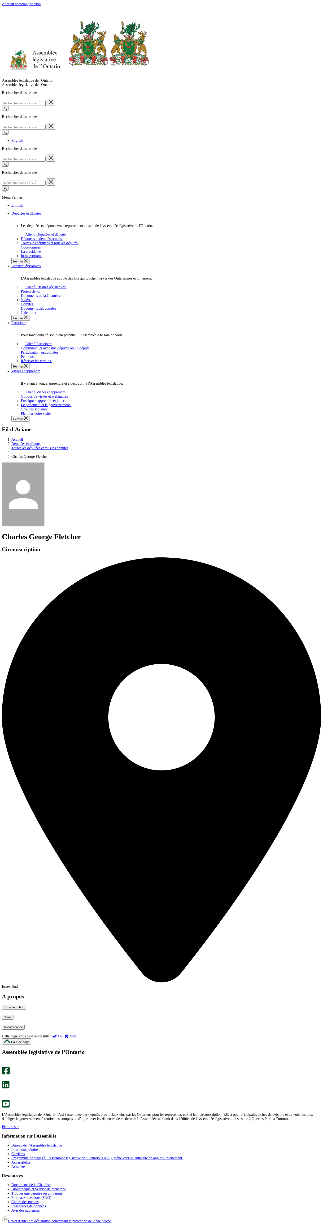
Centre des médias (25, 1202)
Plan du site (10, 1127)
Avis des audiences (25, 1210)
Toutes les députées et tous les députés (39, 448)
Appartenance (13, 1027)
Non (72, 1036)
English (17, 140)
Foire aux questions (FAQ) (31, 1198)
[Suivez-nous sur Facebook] (6, 1073)
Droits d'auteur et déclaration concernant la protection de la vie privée (59, 1221)
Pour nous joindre (24, 1149)
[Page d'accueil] (75, 76)
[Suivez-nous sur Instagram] (4, 1065)
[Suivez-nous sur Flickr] (4, 1098)
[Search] (5, 108)
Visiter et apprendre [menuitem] (25, 371)
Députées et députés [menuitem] (26, 213)
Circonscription (14, 1007)
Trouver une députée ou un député (36, 1193)
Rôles (8, 1017)
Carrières (18, 1154)
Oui (61, 1036)
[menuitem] (45, 234)
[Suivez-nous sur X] (4, 1078)
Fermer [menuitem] (18, 261)
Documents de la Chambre (31, 1185)
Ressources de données (28, 1206)
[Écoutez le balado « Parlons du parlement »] (4, 1093)
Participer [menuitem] (18, 323)
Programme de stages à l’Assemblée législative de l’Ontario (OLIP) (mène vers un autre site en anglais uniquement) (97, 1158)
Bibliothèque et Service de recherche (38, 1189)
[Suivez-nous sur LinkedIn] (5, 1087)
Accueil (17, 439)
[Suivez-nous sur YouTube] (6, 1106)
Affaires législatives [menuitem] (26, 266)
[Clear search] (51, 102)
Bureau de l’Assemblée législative (36, 1145)
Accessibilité (20, 1162)
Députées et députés (26, 444)
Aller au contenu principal (21, 4)
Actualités (18, 1167)
